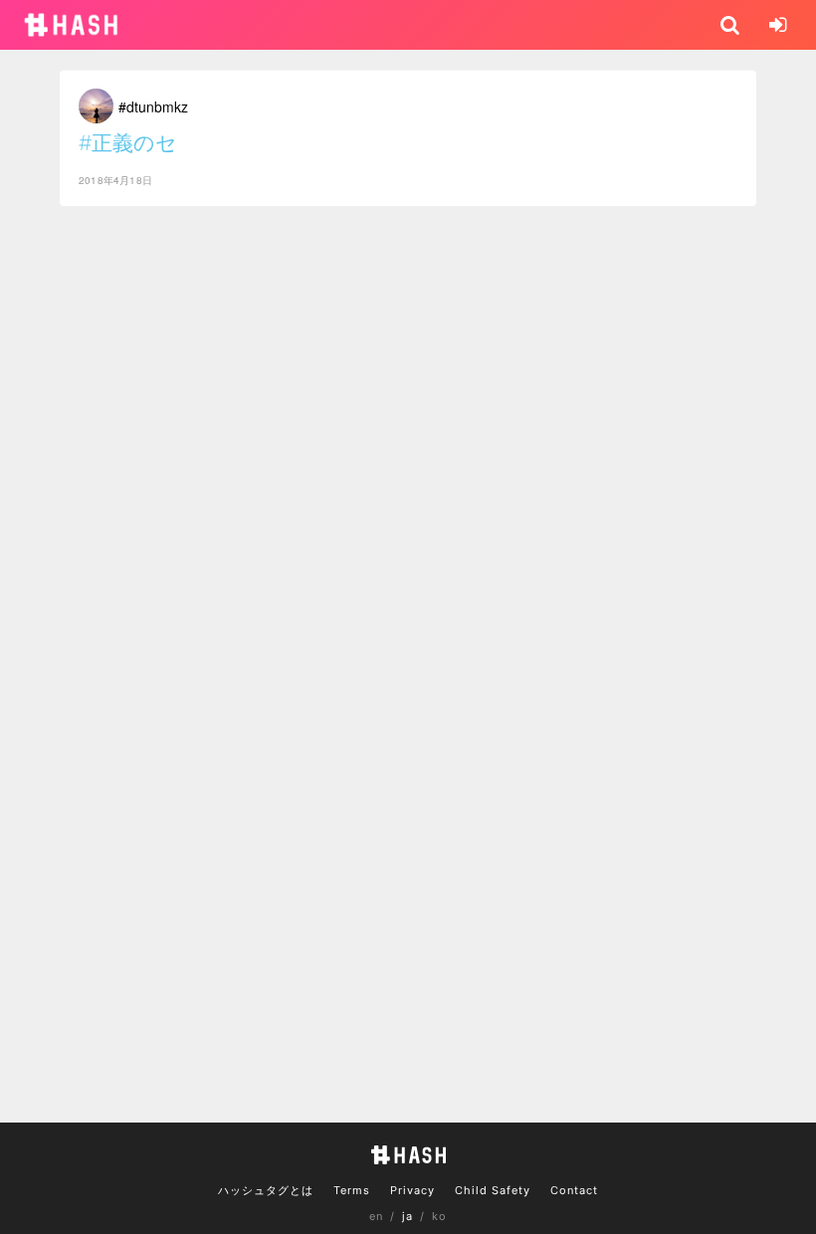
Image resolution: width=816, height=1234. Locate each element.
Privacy (412, 1190)
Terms (351, 1190)
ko (439, 1216)
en (376, 1216)
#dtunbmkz (153, 106)
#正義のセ (128, 142)
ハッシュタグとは (265, 1190)
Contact (574, 1190)
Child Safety (492, 1190)
